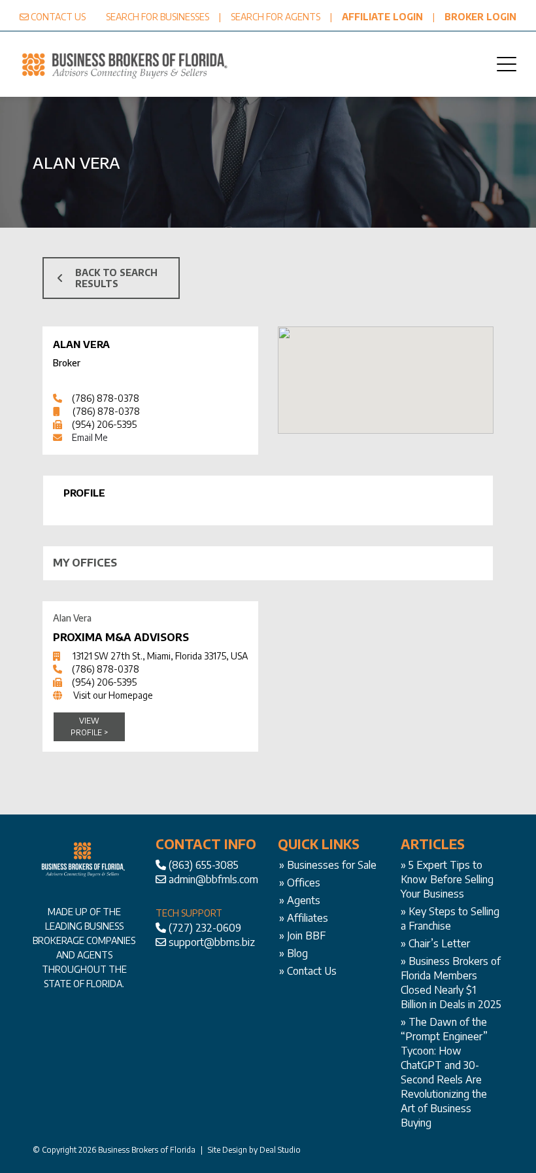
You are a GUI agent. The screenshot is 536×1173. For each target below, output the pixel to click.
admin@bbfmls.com (213, 879)
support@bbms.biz (212, 942)
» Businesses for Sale (328, 864)
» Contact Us (308, 970)
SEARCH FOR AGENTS (275, 16)
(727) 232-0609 (205, 927)
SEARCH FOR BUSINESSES (157, 16)
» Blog (293, 953)
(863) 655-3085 (204, 864)
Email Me (90, 437)
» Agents (299, 900)
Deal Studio (280, 1150)
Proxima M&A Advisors (121, 637)
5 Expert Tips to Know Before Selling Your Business (447, 879)
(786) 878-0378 (105, 398)
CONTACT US (58, 16)
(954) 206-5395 (104, 424)
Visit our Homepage (113, 695)
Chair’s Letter (439, 943)
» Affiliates (303, 917)
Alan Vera (81, 344)
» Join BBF (302, 935)
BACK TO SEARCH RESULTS (116, 278)
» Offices (299, 882)
